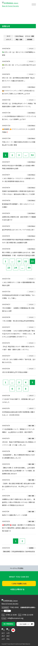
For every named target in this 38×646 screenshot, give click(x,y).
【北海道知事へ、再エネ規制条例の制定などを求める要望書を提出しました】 (18, 456)
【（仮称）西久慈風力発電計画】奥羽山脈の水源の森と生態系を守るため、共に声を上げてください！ (18, 486)
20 (19, 261)
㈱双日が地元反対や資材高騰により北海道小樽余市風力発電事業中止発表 (18, 167)
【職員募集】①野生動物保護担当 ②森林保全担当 (18, 551)
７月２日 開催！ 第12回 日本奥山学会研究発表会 (18, 321)
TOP (5, 11)
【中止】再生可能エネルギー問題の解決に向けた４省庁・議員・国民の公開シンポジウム (18, 348)
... (26, 155)
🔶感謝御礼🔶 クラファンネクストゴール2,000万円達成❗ (18, 130)
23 (8, 267)
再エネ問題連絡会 (8, 624)
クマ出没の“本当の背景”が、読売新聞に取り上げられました (18, 400)
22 (32, 261)
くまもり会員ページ (24, 624)
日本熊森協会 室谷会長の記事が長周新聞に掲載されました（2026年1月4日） (18, 413)
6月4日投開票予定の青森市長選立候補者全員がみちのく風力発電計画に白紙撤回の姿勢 (18, 241)
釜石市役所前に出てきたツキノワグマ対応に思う (18, 230)
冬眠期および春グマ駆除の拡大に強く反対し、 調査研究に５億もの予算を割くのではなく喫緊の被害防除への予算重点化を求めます (18, 502)
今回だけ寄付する (17, 589)
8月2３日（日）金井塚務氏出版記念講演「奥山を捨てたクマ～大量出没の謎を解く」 (18, 79)
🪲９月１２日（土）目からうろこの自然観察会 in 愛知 (18, 53)
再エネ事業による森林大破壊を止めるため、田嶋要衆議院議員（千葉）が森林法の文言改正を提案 (18, 253)
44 (29, 267)
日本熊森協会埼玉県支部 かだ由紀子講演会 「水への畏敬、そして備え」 (18, 296)
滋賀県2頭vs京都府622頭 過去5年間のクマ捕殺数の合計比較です (19, 218)
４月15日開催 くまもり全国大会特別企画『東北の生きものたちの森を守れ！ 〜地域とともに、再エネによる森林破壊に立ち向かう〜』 (18, 334)
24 (15, 267)
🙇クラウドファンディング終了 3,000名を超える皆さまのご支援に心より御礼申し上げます (18, 92)
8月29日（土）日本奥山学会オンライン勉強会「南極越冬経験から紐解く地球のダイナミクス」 (19, 104)
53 (32, 155)
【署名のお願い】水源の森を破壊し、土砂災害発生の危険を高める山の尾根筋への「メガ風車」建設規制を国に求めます (18, 471)
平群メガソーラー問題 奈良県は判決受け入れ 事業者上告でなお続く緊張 (18, 143)
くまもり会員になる (19, 583)
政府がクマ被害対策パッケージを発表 (14, 515)
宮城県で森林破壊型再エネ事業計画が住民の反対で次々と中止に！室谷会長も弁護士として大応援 (18, 192)
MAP (7, 611)
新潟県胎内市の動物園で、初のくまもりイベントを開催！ (18, 205)
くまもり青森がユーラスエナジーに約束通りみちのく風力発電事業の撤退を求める (18, 179)
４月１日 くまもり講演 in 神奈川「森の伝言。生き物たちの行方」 (18, 360)
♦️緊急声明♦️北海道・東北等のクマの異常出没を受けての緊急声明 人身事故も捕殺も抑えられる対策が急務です (18, 528)
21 (25, 261)
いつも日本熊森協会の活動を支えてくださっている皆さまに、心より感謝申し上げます (19, 117)
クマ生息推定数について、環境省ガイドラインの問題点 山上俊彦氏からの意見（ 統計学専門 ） (18, 430)
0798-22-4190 (11, 614)
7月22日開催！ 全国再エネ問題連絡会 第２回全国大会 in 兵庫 (18, 309)
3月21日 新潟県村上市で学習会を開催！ (15, 372)
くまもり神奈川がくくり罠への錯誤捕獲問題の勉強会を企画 (18, 283)
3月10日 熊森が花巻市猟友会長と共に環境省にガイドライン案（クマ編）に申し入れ (19, 443)
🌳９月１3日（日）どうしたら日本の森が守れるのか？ (19, 66)
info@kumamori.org (15, 618)
